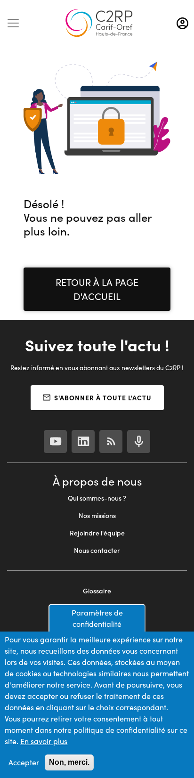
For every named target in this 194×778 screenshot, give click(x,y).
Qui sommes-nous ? (97, 498)
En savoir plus (43, 741)
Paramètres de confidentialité (97, 618)
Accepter (23, 762)
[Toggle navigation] (13, 23)
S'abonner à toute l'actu (103, 397)
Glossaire (97, 590)
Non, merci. (69, 762)
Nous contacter (97, 550)
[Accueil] (99, 23)
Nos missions (97, 515)
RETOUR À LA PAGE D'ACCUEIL (97, 289)
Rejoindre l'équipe (97, 532)
